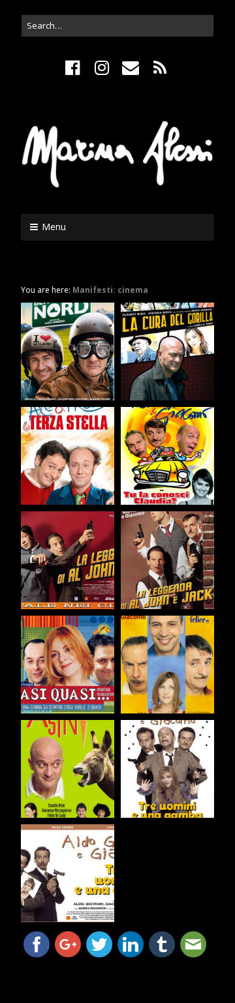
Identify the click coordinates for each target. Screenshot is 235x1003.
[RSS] (159, 68)
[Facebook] (74, 68)
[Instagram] (101, 68)
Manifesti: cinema (110, 289)
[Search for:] (117, 25)
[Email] (131, 68)
